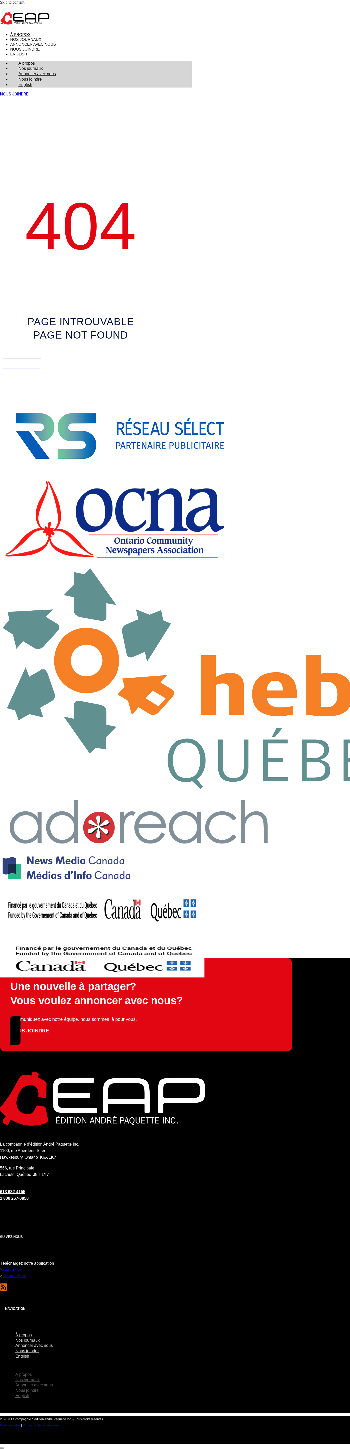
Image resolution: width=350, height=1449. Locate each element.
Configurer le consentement (42, 1425)
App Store (12, 1269)
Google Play (14, 1275)
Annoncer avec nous (33, 44)
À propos (20, 35)
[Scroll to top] (2, 1448)
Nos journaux (25, 39)
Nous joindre (25, 49)
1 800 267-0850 (14, 1198)
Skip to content (12, 2)
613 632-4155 (12, 1191)
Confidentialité (10, 1425)
